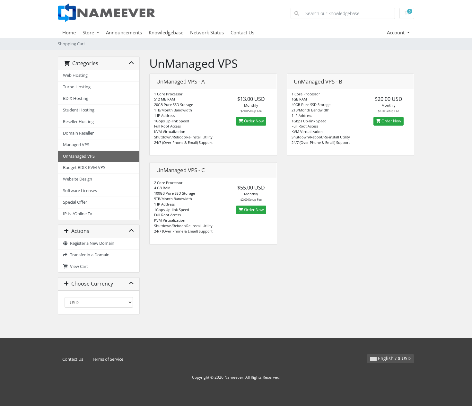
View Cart (78, 266)
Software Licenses (80, 190)
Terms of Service (107, 359)
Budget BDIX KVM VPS (84, 167)
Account (396, 32)
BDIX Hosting (75, 98)
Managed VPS (76, 144)
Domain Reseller (78, 133)
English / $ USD (394, 358)
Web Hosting (75, 75)
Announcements (124, 32)
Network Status (207, 32)
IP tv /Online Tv (77, 213)
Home (69, 32)
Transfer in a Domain (88, 255)
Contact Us (242, 32)
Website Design (77, 179)
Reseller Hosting (78, 121)
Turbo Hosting (77, 87)
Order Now (253, 121)
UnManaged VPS (79, 156)
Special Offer (75, 202)
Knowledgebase (166, 32)
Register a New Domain (91, 243)
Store (89, 32)
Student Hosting (78, 110)
